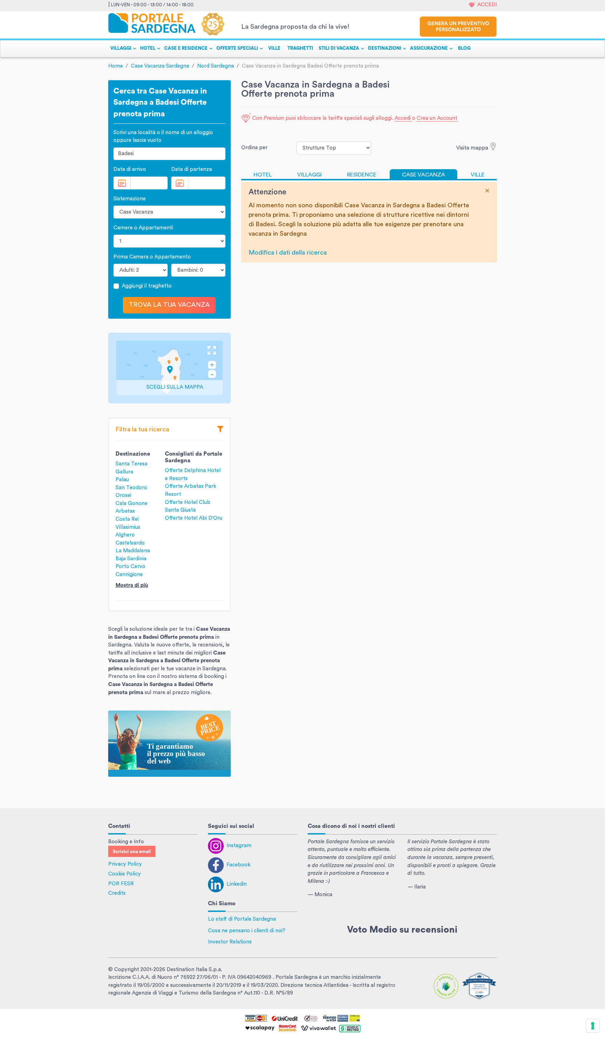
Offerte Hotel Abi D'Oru (193, 518)
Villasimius (128, 527)
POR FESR (121, 883)
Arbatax (125, 511)
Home (115, 66)
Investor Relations (230, 941)
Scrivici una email (132, 851)
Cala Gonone (131, 503)
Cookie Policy (124, 874)
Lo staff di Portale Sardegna (242, 919)
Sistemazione (129, 198)
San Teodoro (131, 487)
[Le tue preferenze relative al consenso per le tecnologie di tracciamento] (592, 1025)
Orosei (123, 495)
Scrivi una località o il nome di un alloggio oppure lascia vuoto (163, 136)
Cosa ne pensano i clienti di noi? (246, 930)
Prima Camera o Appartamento (152, 257)
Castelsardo (130, 543)
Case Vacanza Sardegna (160, 66)
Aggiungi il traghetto (147, 286)
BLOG (464, 48)
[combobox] (169, 153)
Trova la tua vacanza (169, 305)
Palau (122, 479)
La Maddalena (133, 550)
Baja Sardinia (131, 558)
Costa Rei (127, 519)
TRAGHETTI (300, 48)
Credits (117, 893)
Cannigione (129, 574)
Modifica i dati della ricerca (288, 252)
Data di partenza (191, 169)
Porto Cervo (130, 566)
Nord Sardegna (215, 66)
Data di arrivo (129, 169)
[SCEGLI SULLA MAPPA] (169, 367)
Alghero (125, 535)
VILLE (274, 48)
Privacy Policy (125, 864)
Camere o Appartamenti (143, 227)
